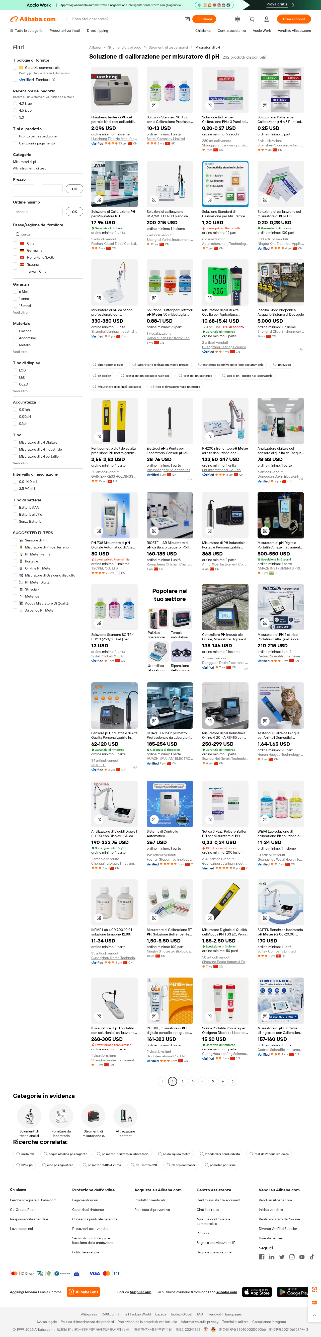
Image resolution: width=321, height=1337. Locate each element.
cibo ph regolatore (60, 1165)
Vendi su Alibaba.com (275, 1200)
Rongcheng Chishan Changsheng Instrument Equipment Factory (170, 564)
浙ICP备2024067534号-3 (288, 1329)
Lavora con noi (21, 1229)
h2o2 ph (27, 1165)
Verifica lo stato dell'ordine (279, 1219)
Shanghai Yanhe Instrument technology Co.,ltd (170, 240)
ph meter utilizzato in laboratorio (125, 1154)
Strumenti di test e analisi (168, 47)
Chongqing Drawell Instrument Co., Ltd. (114, 863)
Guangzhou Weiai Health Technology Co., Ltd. (281, 859)
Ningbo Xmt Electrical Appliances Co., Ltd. (281, 244)
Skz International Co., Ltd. (221, 470)
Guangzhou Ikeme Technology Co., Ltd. (114, 958)
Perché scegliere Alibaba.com (33, 1200)
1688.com (109, 1314)
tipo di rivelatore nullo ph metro (177, 387)
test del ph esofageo (198, 375)
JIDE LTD (98, 765)
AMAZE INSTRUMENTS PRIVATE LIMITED (281, 568)
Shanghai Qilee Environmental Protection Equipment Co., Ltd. (281, 331)
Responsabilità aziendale (29, 1219)
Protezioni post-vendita (90, 1229)
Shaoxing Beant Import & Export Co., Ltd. (225, 962)
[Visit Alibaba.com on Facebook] (262, 1257)
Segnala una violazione (214, 1252)
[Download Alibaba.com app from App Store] (257, 1292)
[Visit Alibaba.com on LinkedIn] (272, 1257)
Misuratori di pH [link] (207, 47)
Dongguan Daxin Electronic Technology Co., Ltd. (281, 476)
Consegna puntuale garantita (94, 1219)
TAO (199, 1314)
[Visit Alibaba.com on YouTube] (302, 1257)
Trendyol (214, 1314)
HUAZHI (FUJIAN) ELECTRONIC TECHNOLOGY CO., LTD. (170, 758)
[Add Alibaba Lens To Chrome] (83, 1292)
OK (74, 189)
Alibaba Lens (35, 1292)
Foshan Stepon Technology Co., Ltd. (170, 859)
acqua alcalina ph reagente (68, 1154)
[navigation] (48, 565)
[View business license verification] (205, 1329)
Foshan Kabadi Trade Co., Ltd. (114, 244)
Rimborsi (203, 1233)
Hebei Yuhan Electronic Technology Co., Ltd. (170, 338)
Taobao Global (181, 1314)
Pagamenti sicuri (85, 1200)
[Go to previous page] (162, 1081)
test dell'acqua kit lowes (272, 1154)
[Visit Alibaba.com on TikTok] (312, 1257)
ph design (104, 375)
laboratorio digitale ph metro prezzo (163, 364)
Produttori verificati (149, 1200)
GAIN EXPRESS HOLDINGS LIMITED (114, 476)
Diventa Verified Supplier (278, 1229)
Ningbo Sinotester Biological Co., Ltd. (170, 951)
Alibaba (95, 47)
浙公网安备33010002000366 (242, 1329)
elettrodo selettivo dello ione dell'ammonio (233, 364)
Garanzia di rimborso (88, 1210)
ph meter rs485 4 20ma (104, 1165)
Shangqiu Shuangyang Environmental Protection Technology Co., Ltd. (225, 145)
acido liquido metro (176, 1154)
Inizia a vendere (271, 1210)
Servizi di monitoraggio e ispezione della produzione (92, 1240)
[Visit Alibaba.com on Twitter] (282, 1257)
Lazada (160, 1314)
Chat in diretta (208, 1210)
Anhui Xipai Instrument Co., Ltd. (225, 564)
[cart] (253, 20)
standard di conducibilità (222, 1154)
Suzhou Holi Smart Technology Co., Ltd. (225, 758)
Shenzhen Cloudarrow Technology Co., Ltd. (281, 145)
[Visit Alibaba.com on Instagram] (292, 1257)
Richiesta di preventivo (152, 1210)
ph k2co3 (284, 364)
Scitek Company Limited (166, 139)
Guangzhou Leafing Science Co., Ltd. (225, 347)
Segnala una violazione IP (216, 1243)
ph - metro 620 (146, 1165)
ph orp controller (183, 1165)
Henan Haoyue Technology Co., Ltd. (281, 754)
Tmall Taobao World (136, 1314)
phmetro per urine (223, 1165)
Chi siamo (18, 1190)
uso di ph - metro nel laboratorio (250, 375)
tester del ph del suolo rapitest (147, 375)
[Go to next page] (232, 1081)
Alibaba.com (226, 1292)
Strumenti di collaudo (124, 47)
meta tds (27, 1154)
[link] (314, 1289)
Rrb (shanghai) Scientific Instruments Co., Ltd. (170, 470)
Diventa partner (271, 1238)
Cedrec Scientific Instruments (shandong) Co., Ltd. (281, 656)
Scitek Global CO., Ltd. (108, 656)
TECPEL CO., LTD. (104, 568)
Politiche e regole (85, 1252)
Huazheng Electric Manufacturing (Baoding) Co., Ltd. (114, 139)
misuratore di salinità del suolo (119, 387)
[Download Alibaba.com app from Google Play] (294, 1292)
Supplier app (140, 1292)
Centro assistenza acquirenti (219, 1200)
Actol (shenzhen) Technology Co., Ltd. (225, 244)
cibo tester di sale (110, 364)
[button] (187, 19)
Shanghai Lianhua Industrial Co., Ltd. (114, 331)
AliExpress (89, 1314)
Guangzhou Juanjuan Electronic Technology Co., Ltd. (225, 863)
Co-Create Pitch (23, 1210)
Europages (233, 1314)
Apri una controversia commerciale (213, 1221)
